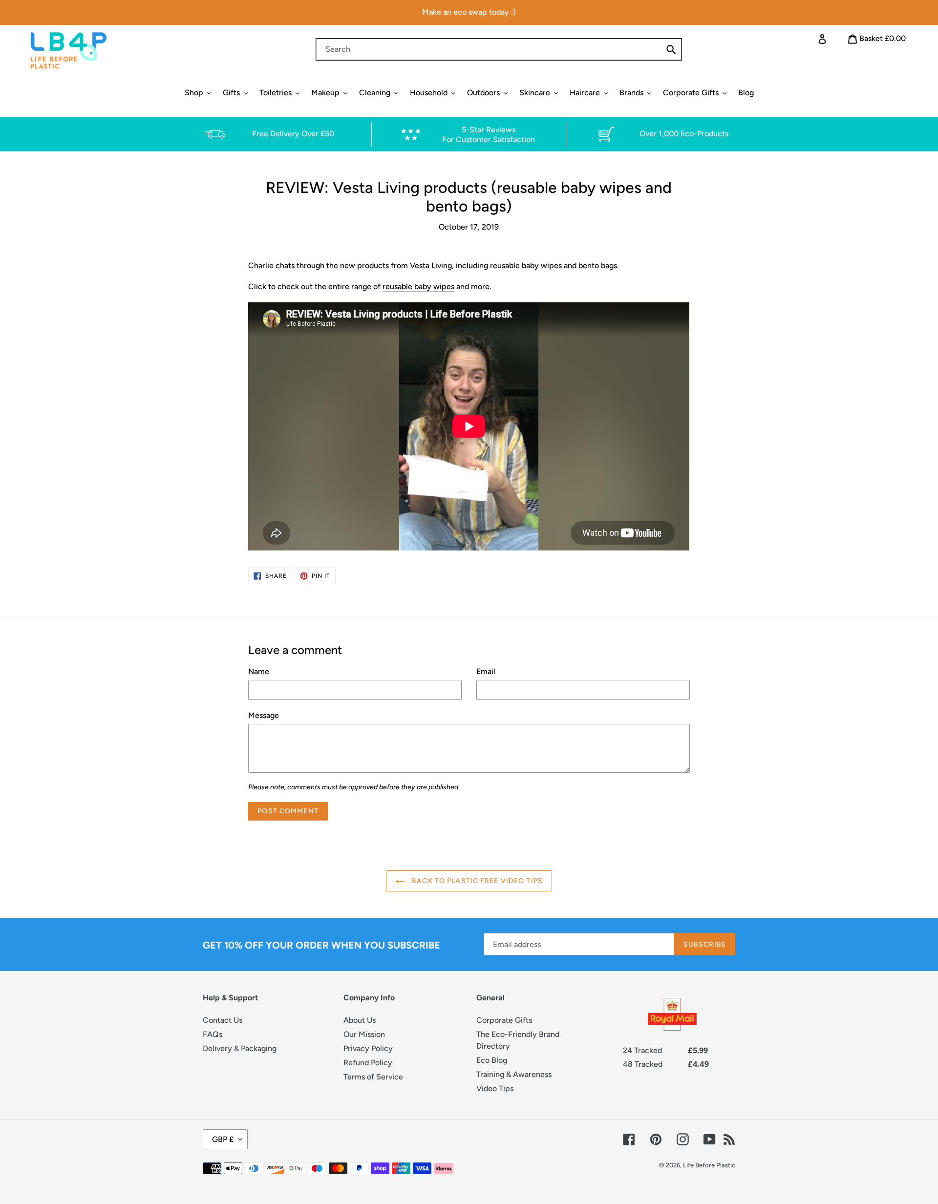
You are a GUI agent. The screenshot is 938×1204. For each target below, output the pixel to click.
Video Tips (494, 1088)
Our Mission (364, 1034)
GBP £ (223, 1139)
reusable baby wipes (418, 286)
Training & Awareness (514, 1074)
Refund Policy (367, 1062)
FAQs (212, 1034)
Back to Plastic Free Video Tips (476, 881)
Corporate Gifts (504, 1020)
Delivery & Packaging (240, 1048)
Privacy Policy (368, 1048)
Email (485, 671)
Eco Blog (491, 1060)
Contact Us (222, 1020)
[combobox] (499, 49)
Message (263, 715)
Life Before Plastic (709, 1165)
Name (258, 671)
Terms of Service (373, 1076)
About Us (359, 1020)
